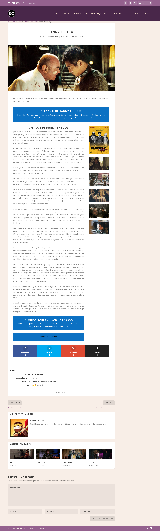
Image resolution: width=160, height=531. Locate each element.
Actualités (116, 14)
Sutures (92, 462)
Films (76, 14)
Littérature (130, 14)
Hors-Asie (33, 22)
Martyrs (13, 462)
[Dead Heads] (74, 454)
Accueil (55, 14)
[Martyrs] (22, 454)
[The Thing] (48, 454)
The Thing (40, 462)
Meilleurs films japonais (96, 14)
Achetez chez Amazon (48, 337)
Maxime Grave (53, 37)
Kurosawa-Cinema (15, 22)
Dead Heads (67, 462)
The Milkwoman (29, 3)
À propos (66, 14)
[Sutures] (100, 454)
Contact (146, 14)
